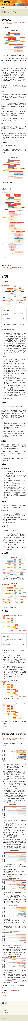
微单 (4, 739)
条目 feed (3, 1008)
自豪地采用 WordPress (6, 1018)
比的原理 (10, 23)
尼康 (23, 22)
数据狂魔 (15, 22)
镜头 (4, 23)
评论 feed (3, 1010)
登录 (2, 1005)
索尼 (7, 739)
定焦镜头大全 (6, 265)
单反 (23, 738)
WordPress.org (4, 1012)
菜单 (2, 7)
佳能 (20, 22)
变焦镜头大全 (6, 20)
